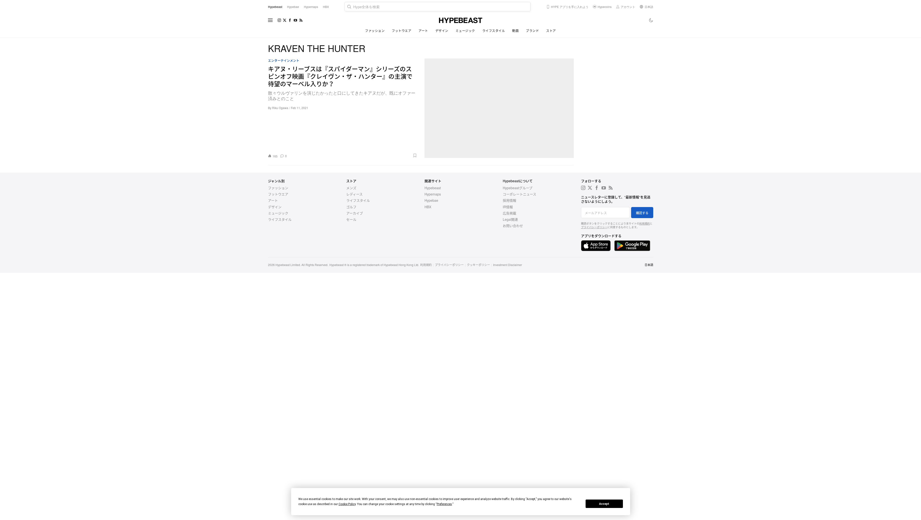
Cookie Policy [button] (347, 504)
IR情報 (508, 206)
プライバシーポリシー (594, 227)
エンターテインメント (283, 60)
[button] (353, 155)
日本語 (649, 265)
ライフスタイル (493, 30)
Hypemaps (433, 194)
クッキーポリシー (478, 265)
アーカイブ (354, 213)
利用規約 (644, 223)
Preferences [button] (444, 504)
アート (423, 30)
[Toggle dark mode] (651, 20)
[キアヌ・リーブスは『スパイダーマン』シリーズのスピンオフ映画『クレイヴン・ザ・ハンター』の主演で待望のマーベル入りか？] (499, 108)
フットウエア (401, 30)
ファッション (375, 30)
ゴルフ (351, 206)
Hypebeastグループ (517, 187)
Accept (604, 504)
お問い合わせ (513, 225)
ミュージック (465, 30)
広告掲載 (509, 213)
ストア (551, 30)
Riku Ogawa (280, 108)
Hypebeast (433, 187)
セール (351, 219)
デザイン (441, 30)
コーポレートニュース (519, 194)
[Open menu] (270, 20)
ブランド (532, 30)
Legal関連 (510, 219)
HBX (428, 206)
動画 (515, 30)
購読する (642, 212)
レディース (354, 194)
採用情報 (509, 200)
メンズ (351, 187)
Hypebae (431, 200)
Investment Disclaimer (507, 265)
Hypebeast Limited (287, 265)
